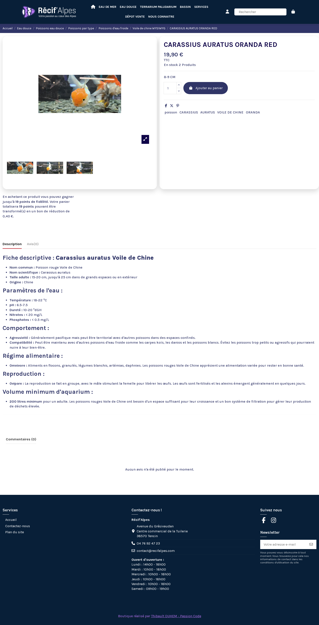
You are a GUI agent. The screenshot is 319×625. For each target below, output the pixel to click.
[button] (161, 17)
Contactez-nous (17, 526)
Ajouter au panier (209, 88)
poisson (170, 112)
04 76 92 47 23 (148, 543)
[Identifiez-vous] (227, 12)
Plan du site (14, 532)
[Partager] (166, 106)
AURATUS (207, 112)
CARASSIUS (188, 112)
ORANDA (253, 112)
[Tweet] (171, 106)
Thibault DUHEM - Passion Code (176, 616)
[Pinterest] (177, 106)
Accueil (11, 520)
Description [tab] (12, 244)
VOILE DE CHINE (230, 112)
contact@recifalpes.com (156, 551)
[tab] (33, 245)
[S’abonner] (311, 544)
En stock (171, 65)
